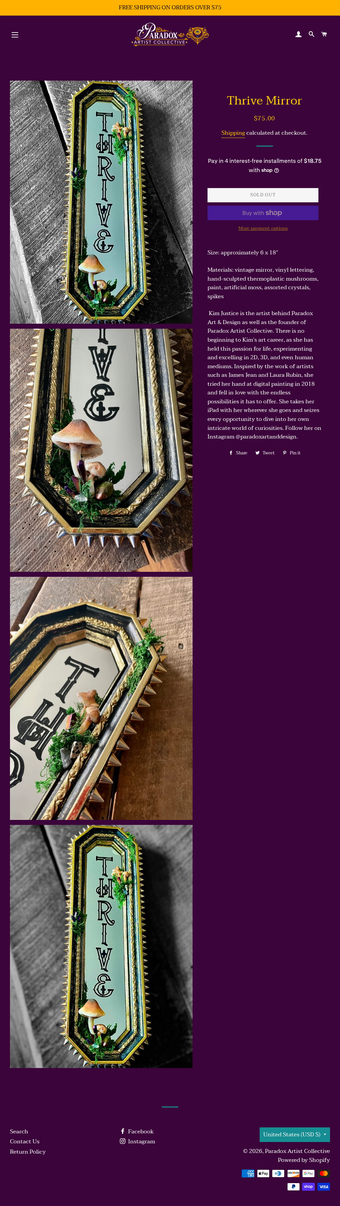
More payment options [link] (263, 228)
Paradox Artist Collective (297, 1151)
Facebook (140, 1131)
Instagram (141, 1141)
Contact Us (25, 1141)
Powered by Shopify (304, 1160)
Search (19, 1131)
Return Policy (28, 1152)
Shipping (233, 133)
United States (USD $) (291, 1134)
